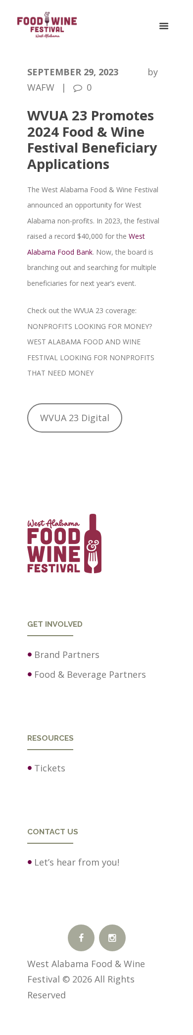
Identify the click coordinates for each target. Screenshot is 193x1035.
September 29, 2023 (72, 72)
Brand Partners (66, 654)
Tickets (49, 768)
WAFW (40, 87)
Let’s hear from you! (76, 862)
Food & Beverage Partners (90, 674)
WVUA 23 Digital (74, 418)
